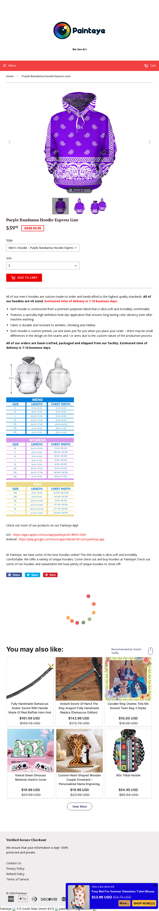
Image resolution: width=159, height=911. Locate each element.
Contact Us (13, 863)
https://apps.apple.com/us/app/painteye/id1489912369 (49, 535)
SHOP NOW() (144, 903)
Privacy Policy (15, 868)
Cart (152, 65)
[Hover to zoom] (79, 142)
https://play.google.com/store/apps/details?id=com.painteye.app (61, 539)
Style (9, 240)
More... (124, 903)
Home (10, 76)
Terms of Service (17, 879)
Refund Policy (15, 874)
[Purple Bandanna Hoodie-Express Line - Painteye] (60, 206)
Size (9, 258)
